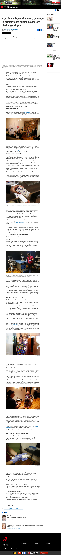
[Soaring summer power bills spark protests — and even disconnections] (50, 26)
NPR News (12, 508)
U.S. (54, 63)
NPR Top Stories (19, 508)
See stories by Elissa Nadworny (13, 528)
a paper (11, 171)
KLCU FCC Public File (24, 543)
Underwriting (36, 543)
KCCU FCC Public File (24, 541)
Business (54, 24)
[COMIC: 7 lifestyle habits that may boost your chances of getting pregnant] (50, 19)
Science (3, 14)
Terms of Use (48, 541)
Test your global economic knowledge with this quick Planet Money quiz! (56, 57)
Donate (57, 2)
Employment (36, 541)
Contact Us (48, 543)
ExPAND (34, 110)
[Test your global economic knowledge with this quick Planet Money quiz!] (50, 56)
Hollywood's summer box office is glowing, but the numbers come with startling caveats (56, 37)
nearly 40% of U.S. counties (21, 150)
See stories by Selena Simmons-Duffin (14, 519)
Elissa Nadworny (15, 29)
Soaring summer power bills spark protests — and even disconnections (56, 28)
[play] (2, 6)
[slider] (6, 6)
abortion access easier (20, 222)
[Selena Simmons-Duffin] (4, 518)
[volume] (5, 7)
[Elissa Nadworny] (4, 526)
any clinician (14, 324)
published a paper (27, 112)
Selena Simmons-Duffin (8, 29)
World (54, 43)
